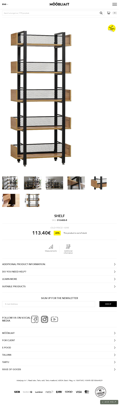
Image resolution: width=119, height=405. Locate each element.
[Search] (101, 13)
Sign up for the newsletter (59, 298)
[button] (5, 4)
